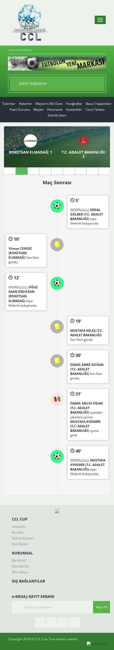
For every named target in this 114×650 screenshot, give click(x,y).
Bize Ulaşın (20, 572)
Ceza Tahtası (95, 109)
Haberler (25, 103)
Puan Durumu (20, 109)
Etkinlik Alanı (57, 115)
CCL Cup (41, 639)
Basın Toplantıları (99, 103)
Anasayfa (19, 526)
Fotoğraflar (74, 103)
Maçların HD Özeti (49, 103)
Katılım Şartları (23, 538)
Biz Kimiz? (19, 560)
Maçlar (38, 109)
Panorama (55, 109)
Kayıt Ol (101, 607)
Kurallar (18, 532)
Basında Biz (20, 566)
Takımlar (8, 103)
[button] (57, 83)
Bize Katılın (20, 544)
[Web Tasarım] (96, 644)
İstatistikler (74, 109)
